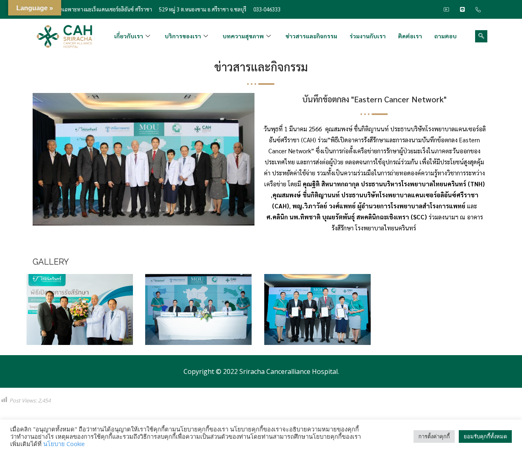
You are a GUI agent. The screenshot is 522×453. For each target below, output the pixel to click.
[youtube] (446, 9)
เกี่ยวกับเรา (128, 36)
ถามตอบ (445, 36)
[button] (481, 36)
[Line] (462, 9)
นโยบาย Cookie (64, 444)
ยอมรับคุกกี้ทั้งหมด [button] (485, 436)
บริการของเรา (183, 36)
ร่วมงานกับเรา (367, 36)
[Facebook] (431, 9)
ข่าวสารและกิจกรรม (311, 36)
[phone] (478, 9)
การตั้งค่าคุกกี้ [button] (434, 436)
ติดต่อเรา (410, 36)
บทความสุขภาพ (243, 36)
